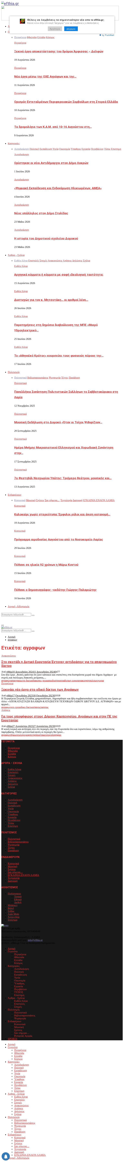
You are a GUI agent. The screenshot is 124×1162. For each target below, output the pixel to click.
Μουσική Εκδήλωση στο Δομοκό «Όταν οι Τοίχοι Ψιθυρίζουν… (58, 422)
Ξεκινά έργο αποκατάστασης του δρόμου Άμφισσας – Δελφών (58, 51)
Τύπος (11, 823)
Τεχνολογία (14, 878)
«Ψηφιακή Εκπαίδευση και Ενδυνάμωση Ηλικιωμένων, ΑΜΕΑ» (58, 188)
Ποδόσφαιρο (14, 893)
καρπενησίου (32, 735)
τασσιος (44, 707)
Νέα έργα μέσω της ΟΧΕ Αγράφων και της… (45, 76)
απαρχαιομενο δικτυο (22, 680)
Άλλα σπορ (14, 917)
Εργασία (12, 817)
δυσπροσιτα (58, 680)
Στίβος (11, 911)
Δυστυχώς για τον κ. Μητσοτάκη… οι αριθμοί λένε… (51, 300)
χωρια (101, 680)
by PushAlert (108, 35)
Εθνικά (17, 899)
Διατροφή (13, 880)
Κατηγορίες (14, 143)
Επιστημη (13, 826)
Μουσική (12, 866)
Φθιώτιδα (13, 750)
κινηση (85, 680)
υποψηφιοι (55, 735)
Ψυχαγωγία (13, 844)
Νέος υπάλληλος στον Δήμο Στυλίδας (41, 213)
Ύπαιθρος (13, 814)
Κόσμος (12, 756)
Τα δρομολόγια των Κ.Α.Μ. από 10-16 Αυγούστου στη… (53, 127)
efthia (9, 671)
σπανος (36, 707)
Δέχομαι (71, 28)
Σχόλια (11, 786)
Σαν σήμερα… (15, 872)
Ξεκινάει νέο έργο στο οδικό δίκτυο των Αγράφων (40, 689)
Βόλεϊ (11, 908)
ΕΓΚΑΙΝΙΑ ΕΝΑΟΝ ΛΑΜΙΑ (23, 875)
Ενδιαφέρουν (14, 494)
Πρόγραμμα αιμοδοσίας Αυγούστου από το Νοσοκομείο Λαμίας (58, 539)
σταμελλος (44, 735)
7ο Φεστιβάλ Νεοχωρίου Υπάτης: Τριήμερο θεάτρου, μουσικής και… (63, 478)
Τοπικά (17, 896)
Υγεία (11, 808)
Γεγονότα (12, 1047)
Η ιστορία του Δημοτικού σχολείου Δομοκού (46, 238)
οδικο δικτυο (26, 707)
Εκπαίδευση (14, 805)
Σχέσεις (12, 869)
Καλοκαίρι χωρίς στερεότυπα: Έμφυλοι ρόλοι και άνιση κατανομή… (62, 514)
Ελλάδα (12, 753)
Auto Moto (13, 914)
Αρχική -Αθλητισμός (18, 606)
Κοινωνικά (19, 505)
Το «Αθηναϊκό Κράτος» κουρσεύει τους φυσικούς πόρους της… (58, 355)
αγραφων (6, 680)
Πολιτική (12, 802)
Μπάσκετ (12, 905)
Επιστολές (13, 772)
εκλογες (22, 735)
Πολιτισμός (14, 372)
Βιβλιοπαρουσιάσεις (18, 841)
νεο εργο (15, 707)
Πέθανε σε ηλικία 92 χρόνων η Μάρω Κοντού (46, 565)
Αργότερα (55, 28)
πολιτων (93, 680)
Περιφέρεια (20, 42)
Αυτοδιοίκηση (21, 154)
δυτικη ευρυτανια (73, 680)
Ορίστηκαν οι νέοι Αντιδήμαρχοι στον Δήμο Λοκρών (51, 163)
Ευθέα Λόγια (21, 266)
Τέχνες (11, 847)
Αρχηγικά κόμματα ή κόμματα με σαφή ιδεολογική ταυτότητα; (58, 274)
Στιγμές (12, 775)
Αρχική (11, 948)
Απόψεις (5, 710)
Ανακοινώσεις (8, 655)
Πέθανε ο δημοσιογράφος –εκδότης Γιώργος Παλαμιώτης (55, 590)
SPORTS (12, 1038)
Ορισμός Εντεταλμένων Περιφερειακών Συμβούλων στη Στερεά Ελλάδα (66, 102)
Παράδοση (13, 850)
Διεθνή (17, 902)
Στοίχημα (12, 919)
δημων (14, 735)
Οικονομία (13, 811)
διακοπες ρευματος (42, 680)
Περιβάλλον (14, 820)
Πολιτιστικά (20, 383)
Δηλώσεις (13, 784)
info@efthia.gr (35, 940)
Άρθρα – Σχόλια (16, 255)
